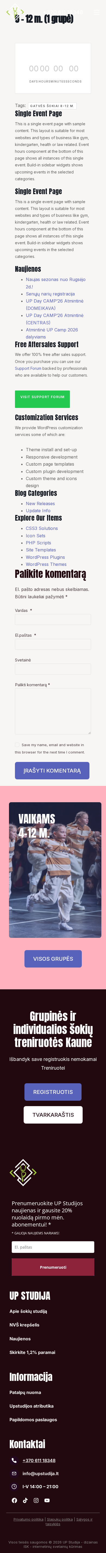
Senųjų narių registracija (50, 294)
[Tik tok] (25, 1500)
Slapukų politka (60, 1519)
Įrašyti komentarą (52, 770)
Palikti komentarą (32, 684)
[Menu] (97, 12)
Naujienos (20, 1338)
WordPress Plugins (45, 557)
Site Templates (41, 550)
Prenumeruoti (53, 1267)
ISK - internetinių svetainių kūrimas (53, 1546)
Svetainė (23, 660)
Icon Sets (35, 535)
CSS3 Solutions (42, 528)
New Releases (40, 503)
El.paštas (25, 635)
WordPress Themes (46, 564)
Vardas (23, 610)
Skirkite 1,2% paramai (32, 1352)
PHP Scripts (38, 542)
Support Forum (28, 368)
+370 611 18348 (63, 12)
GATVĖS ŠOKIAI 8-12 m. (52, 106)
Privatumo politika (28, 1519)
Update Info (38, 510)
